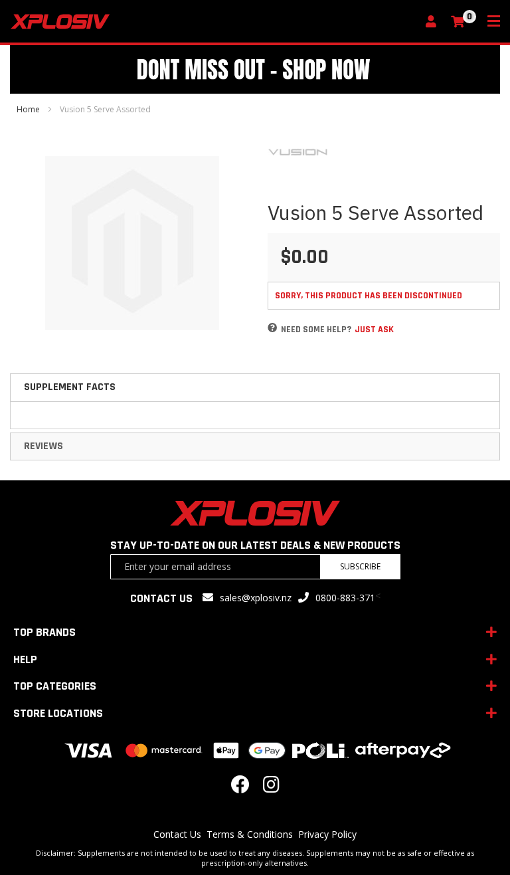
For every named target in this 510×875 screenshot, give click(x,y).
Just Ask (374, 330)
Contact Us (177, 834)
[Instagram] (271, 787)
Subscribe (360, 566)
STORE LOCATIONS (58, 713)
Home (28, 109)
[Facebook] (240, 787)
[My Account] (434, 22)
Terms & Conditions (250, 834)
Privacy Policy (327, 834)
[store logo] (213, 21)
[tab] (255, 387)
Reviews (43, 446)
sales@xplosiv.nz (256, 597)
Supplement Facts (70, 387)
